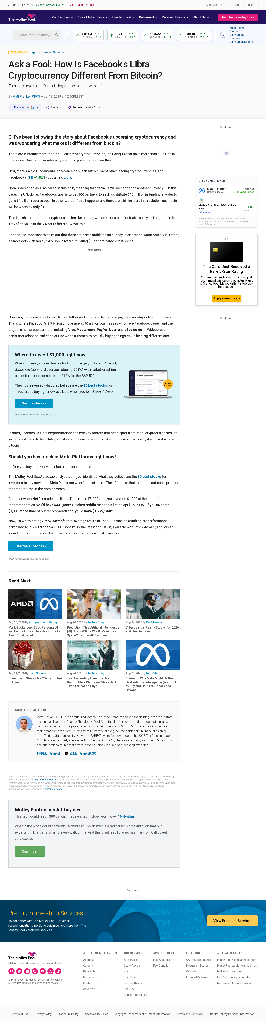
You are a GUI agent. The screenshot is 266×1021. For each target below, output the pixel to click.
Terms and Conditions (190, 1014)
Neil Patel (152, 673)
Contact (88, 983)
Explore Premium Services (47, 52)
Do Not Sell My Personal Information (232, 1014)
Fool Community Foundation (234, 977)
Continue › (30, 851)
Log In (235, 5)
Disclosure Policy (68, 1014)
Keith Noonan (154, 622)
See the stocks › (34, 403)
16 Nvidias (126, 816)
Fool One (129, 988)
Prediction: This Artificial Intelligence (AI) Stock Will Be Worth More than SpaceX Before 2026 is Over (93, 631)
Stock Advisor (132, 965)
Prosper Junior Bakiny (43, 622)
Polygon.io (52, 983)
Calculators (193, 971)
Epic (126, 971)
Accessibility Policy (96, 1014)
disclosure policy (53, 789)
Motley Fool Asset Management (236, 959)
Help (251, 5)
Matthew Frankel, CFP (46, 779)
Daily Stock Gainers (237, 36)
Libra (67, 177)
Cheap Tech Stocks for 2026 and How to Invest (35, 680)
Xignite (38, 983)
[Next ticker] (223, 35)
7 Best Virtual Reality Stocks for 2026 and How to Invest (152, 629)
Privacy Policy (43, 1014)
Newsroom (90, 977)
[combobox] (37, 35)
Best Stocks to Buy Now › (238, 17)
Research (89, 971)
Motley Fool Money (135, 994)
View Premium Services (232, 921)
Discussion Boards (197, 965)
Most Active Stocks (237, 29)
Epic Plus (129, 977)
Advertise (89, 988)
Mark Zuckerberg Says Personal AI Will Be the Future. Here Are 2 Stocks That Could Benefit (34, 631)
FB (31, 177)
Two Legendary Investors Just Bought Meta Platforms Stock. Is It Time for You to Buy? (91, 682)
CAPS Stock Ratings (198, 959)
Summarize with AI (84, 107)
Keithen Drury (96, 622)
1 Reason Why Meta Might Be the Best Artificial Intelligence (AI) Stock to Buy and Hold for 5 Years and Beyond (151, 684)
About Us (88, 959)
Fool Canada (160, 965)
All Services (131, 959)
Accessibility (214, 5)
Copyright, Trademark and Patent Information (142, 1014)
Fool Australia (161, 959)
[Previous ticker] (68, 35)
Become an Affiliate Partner (234, 983)
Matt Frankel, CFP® (26, 96)
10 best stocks (95, 385)
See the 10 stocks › (30, 546)
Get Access (204, 212)
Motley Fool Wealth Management (237, 965)
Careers (88, 965)
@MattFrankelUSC (83, 753)
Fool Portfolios (133, 983)
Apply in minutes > (226, 298)
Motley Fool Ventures (230, 971)
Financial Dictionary (198, 977)
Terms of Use (20, 1014)
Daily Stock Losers (241, 41)
